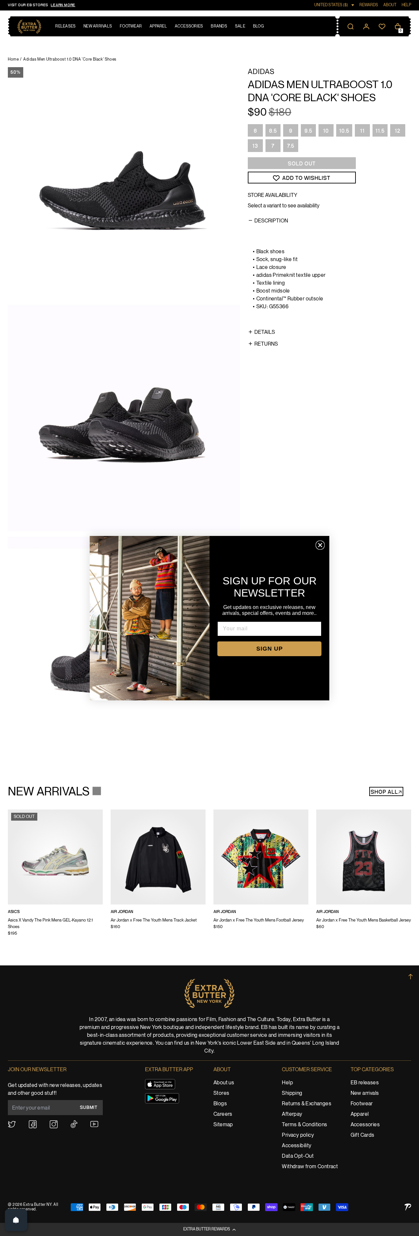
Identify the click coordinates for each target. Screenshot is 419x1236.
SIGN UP (269, 648)
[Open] (16, 1220)
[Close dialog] (320, 545)
